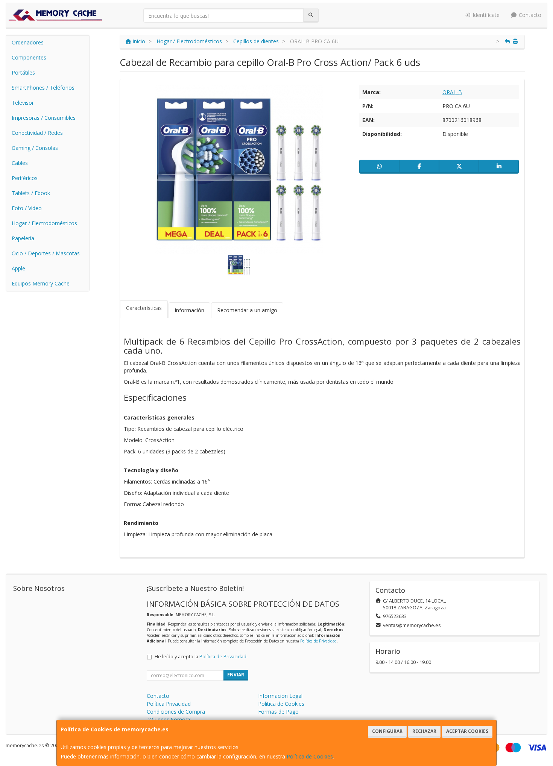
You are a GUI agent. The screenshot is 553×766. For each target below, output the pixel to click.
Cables (20, 162)
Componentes (29, 57)
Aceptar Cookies (467, 731)
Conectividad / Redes (37, 132)
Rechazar (424, 731)
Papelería (23, 238)
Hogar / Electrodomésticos (44, 223)
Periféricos (25, 178)
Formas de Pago (278, 711)
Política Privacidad (169, 703)
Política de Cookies (310, 756)
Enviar (235, 674)
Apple (18, 268)
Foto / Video (27, 208)
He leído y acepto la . (201, 656)
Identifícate (485, 14)
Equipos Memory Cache (41, 283)
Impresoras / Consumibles (44, 117)
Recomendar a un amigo (247, 310)
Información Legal (280, 695)
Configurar (387, 731)
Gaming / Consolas (35, 147)
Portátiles (23, 72)
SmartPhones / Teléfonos (43, 87)
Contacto (529, 14)
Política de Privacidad (318, 641)
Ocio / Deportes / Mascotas (46, 253)
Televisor (23, 102)
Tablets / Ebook (31, 193)
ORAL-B (452, 92)
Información (189, 310)
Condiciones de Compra (176, 711)
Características (144, 307)
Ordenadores (28, 42)
